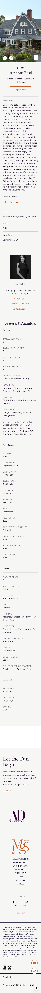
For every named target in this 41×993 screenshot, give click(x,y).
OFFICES (20, 884)
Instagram (20, 913)
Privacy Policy (29, 985)
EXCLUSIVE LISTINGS (20, 859)
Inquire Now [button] (20, 89)
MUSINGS (20, 880)
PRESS (20, 877)
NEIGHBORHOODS (20, 866)
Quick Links (8, 977)
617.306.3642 (20, 299)
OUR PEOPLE (20, 873)
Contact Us (7, 790)
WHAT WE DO (20, 870)
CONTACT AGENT (20, 309)
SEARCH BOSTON (20, 862)
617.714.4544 (20, 906)
